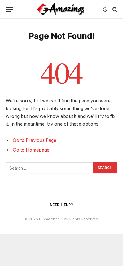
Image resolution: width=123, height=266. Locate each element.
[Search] (114, 9)
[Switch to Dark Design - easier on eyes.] (105, 9)
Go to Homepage (31, 150)
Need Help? (61, 205)
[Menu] (9, 9)
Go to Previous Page (34, 140)
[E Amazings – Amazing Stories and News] (61, 9)
